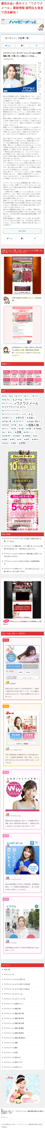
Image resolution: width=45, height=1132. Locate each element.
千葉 (14, 425)
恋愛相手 (17, 436)
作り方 (21, 418)
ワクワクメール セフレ (15, 407)
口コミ (6, 428)
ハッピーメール (16, 879)
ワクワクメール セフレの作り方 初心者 (17, 984)
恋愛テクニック (30, 432)
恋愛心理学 (7, 436)
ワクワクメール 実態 (11, 1043)
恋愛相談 (28, 436)
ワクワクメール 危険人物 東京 (14, 1033)
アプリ (19, 396)
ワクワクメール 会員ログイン (13, 1004)
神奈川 (36, 439)
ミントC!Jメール (16, 750)
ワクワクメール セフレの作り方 (14, 979)
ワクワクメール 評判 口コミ (13, 1067)
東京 (13, 439)
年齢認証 (39, 428)
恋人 (11, 432)
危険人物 (33, 425)
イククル (13, 943)
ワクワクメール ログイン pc (13, 994)
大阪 (22, 428)
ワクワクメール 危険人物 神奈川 (14, 1038)
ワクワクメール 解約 (11, 1048)
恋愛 (19, 432)
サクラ (28, 396)
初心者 (6, 425)
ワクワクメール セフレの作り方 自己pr (17, 989)
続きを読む (22, 231)
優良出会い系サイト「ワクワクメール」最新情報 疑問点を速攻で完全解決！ (22, 8)
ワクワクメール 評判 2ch (12, 1057)
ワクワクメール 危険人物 (12, 1008)
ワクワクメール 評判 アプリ (13, 1062)
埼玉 (14, 428)
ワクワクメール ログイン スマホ (15, 414)
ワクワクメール (8, 59)
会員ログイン (8, 418)
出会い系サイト (36, 421)
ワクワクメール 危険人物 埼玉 (14, 1018)
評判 (23, 443)
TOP (22, 1112)
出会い (32, 418)
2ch (5, 396)
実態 (29, 428)
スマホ (36, 396)
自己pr (6, 443)
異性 (20, 439)
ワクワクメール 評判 (11, 1052)
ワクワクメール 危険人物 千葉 (14, 1013)
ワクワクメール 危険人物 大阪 (14, 1023)
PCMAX (13, 684)
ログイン (29, 399)
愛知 (5, 439)
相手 (27, 439)
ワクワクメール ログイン (12, 410)
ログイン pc (8, 403)
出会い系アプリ (20, 421)
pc (12, 396)
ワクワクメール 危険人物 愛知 (14, 1028)
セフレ (7, 400)
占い (22, 425)
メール (19, 399)
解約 (14, 443)
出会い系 (7, 421)
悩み (36, 436)
